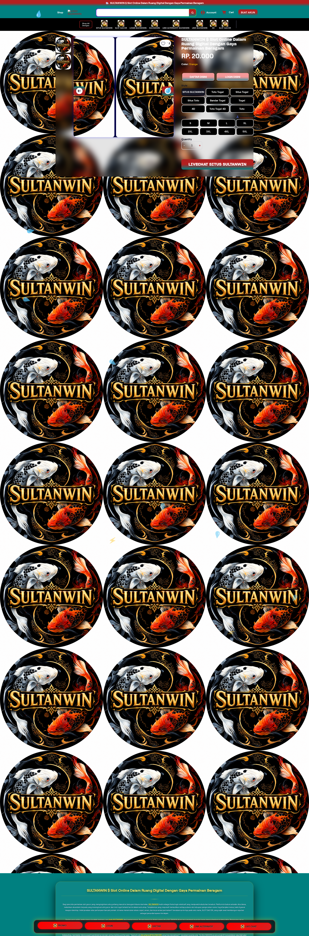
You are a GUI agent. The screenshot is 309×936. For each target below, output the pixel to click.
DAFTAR (156, 926)
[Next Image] (168, 90)
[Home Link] (79, 12)
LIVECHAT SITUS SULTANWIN (217, 164)
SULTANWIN (154, 904)
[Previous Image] (79, 90)
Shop (60, 12)
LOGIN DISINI (232, 77)
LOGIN (109, 926)
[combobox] (142, 12)
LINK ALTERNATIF (203, 926)
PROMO (62, 926)
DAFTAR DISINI (198, 77)
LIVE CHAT (251, 926)
